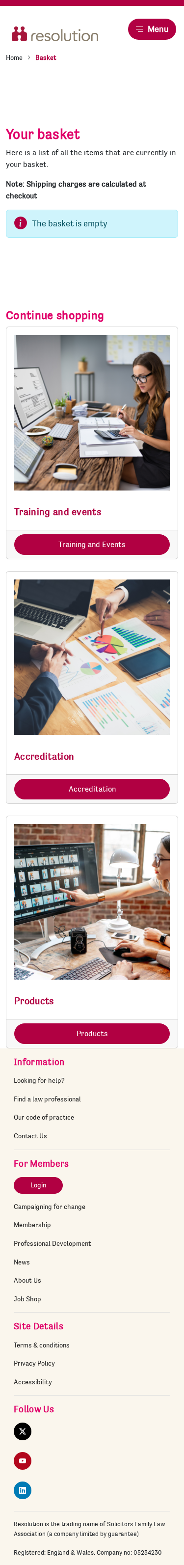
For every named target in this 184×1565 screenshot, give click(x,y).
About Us (27, 1280)
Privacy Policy (34, 1363)
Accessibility (33, 1382)
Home (14, 57)
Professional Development (52, 1243)
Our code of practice (44, 1117)
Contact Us (30, 1136)
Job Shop (27, 1299)
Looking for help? (39, 1080)
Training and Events (92, 544)
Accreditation (92, 789)
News (22, 1262)
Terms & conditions (42, 1345)
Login (38, 1185)
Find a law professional (47, 1099)
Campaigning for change (49, 1206)
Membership (32, 1225)
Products (92, 1033)
